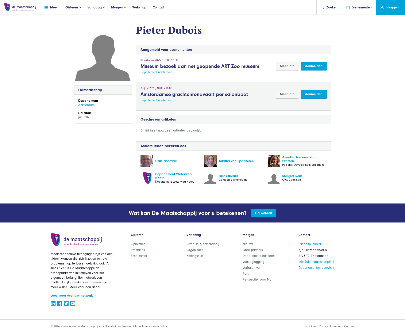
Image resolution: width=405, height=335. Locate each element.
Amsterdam (86, 105)
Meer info (287, 66)
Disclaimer (310, 326)
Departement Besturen (259, 256)
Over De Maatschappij (203, 244)
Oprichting (138, 244)
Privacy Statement (330, 326)
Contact (158, 7)
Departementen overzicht (316, 268)
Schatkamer (139, 256)
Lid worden (263, 213)
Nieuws (248, 244)
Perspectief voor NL (257, 279)
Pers (246, 273)
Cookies (349, 326)
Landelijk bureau (310, 244)
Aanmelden (314, 66)
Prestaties (138, 250)
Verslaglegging (253, 262)
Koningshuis (195, 256)
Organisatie (195, 250)
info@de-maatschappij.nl (316, 262)
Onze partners (253, 250)
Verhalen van (252, 268)
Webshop (139, 7)
